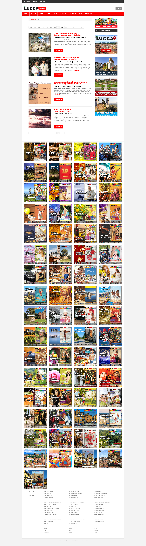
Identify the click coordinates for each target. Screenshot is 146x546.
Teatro (48, 13)
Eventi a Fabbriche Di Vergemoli (102, 502)
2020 (31, 27)
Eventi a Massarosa (99, 508)
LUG (58, 27)
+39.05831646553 (84, 540)
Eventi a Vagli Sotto (99, 521)
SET (66, 27)
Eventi (26, 13)
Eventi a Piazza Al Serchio (50, 514)
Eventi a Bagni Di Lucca (74, 491)
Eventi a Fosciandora (74, 504)
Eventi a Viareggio (48, 523)
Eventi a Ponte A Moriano (50, 517)
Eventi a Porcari (73, 517)
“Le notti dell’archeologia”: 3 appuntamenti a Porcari (63, 110)
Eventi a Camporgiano (99, 495)
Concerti (73, 13)
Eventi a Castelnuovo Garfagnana (77, 500)
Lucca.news (27, 1)
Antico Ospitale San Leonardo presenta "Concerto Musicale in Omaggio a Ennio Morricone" (70, 83)
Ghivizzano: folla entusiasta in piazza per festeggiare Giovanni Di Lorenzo (66, 58)
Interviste (88, 13)
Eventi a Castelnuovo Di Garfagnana (53, 500)
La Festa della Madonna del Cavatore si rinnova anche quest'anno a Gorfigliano (67, 34)
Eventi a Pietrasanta (74, 514)
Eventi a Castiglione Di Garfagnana (52, 502)
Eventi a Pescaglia (98, 512)
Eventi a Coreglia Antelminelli (76, 502)
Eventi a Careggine (98, 497)
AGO (62, 27)
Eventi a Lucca (47, 506)
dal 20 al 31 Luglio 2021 (63, 113)
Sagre (55, 13)
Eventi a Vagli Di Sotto (74, 521)
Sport (41, 13)
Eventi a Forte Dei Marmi (50, 504)
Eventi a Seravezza (98, 519)
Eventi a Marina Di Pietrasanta (51, 508)
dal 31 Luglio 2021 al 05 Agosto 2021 (71, 37)
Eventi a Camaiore (48, 495)
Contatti (35, 1)
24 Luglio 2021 (68, 86)
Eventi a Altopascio (48, 491)
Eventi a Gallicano (98, 504)
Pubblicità (42, 1)
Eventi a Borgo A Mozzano (75, 493)
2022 (82, 27)
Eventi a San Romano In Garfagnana (77, 519)
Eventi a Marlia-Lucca (74, 508)
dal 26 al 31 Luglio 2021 (70, 62)
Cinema (45, 528)
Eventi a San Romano (99, 517)
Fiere (80, 13)
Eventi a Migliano (48, 510)
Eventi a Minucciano (74, 510)
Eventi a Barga (47, 493)
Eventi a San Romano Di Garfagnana (52, 519)
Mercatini (63, 13)
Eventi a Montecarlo (49, 512)
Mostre (33, 13)
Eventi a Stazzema (48, 521)
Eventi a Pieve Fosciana (99, 514)
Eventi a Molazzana (99, 510)
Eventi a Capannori (48, 497)
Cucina (95, 528)
